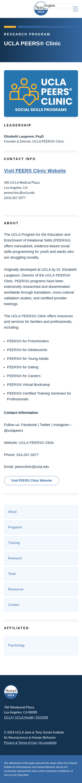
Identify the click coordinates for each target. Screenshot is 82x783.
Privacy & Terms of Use (20, 742)
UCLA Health (24, 717)
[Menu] (75, 8)
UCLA (8, 717)
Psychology (16, 645)
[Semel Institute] (41, 9)
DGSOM (42, 717)
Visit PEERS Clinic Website (35, 170)
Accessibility (48, 742)
